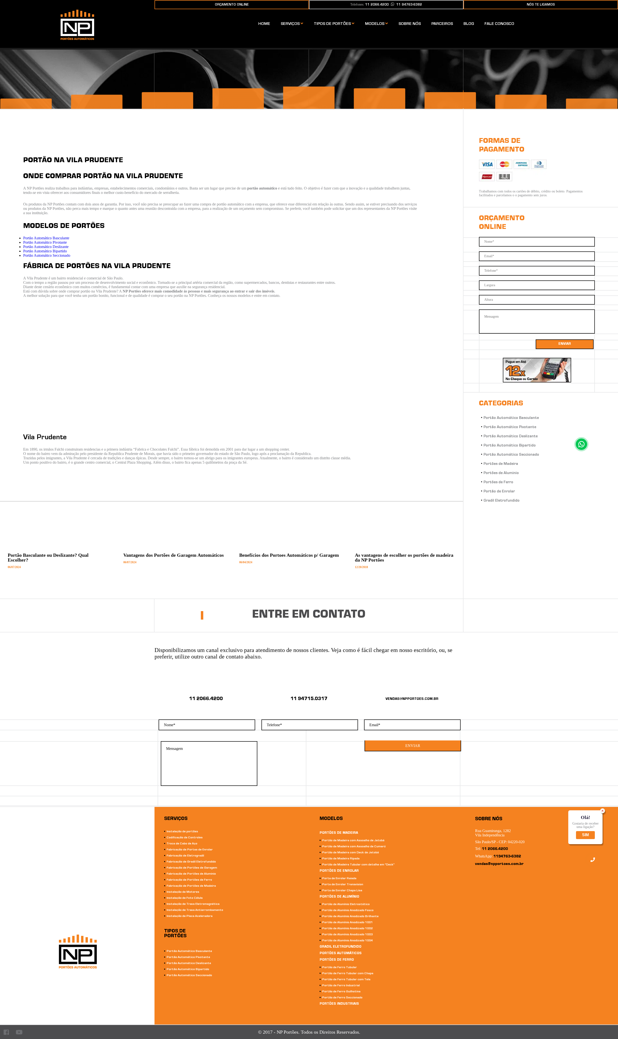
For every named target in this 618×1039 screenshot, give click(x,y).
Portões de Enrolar (339, 871)
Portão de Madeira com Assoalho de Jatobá (353, 840)
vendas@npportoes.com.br (499, 864)
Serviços (291, 24)
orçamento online (232, 5)
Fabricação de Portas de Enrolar (190, 849)
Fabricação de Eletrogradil (185, 855)
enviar (564, 344)
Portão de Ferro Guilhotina (341, 991)
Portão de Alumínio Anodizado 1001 (347, 922)
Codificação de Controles (185, 837)
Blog (469, 24)
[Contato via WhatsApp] (581, 444)
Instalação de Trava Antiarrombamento (195, 910)
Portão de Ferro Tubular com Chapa (347, 973)
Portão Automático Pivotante (45, 242)
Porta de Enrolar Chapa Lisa (342, 890)
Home (264, 24)
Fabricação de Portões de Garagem (192, 868)
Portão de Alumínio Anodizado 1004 (347, 940)
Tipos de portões (333, 24)
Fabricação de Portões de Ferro (189, 880)
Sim (585, 835)
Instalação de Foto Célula (185, 898)
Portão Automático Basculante (46, 238)
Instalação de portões (182, 831)
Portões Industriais (339, 1004)
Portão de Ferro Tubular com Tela (346, 979)
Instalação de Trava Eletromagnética (193, 904)
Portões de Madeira (501, 464)
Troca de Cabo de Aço (182, 843)
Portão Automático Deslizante (46, 247)
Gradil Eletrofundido (502, 501)
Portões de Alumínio (339, 897)
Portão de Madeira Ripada (340, 858)
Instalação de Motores (183, 892)
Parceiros (442, 24)
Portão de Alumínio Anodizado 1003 (347, 934)
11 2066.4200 (206, 699)
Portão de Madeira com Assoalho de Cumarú (354, 846)
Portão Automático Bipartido (45, 251)
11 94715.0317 (308, 699)
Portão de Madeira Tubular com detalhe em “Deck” (358, 864)
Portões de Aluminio (501, 473)
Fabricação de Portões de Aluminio (191, 874)
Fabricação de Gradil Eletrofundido (191, 861)
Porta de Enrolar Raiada (339, 878)
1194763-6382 (507, 857)
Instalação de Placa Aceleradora (189, 916)
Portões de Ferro (498, 482)
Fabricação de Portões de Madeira (191, 886)
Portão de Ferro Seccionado (342, 997)
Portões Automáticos (341, 953)
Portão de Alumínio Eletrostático (346, 904)
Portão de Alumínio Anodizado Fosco (347, 910)
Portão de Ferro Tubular (339, 967)
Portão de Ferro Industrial (341, 985)
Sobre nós (410, 24)
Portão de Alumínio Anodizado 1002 (347, 928)
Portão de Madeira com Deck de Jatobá (350, 852)
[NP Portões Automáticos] (77, 39)
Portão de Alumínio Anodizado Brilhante (350, 916)
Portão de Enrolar (499, 492)
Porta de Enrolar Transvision (342, 884)
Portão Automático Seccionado (46, 255)
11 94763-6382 (409, 5)
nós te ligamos (541, 5)
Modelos (375, 24)
